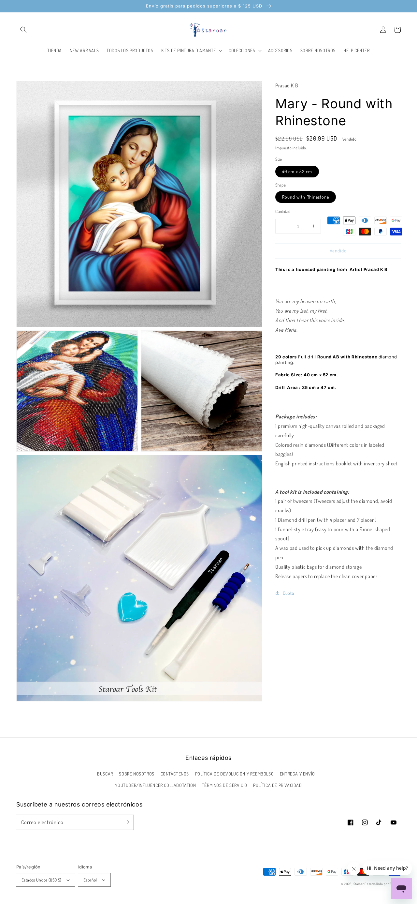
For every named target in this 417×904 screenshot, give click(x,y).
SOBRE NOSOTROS (136, 773)
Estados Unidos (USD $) (42, 879)
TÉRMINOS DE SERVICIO (224, 785)
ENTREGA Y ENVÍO (297, 773)
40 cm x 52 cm (297, 171)
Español (90, 879)
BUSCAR (105, 773)
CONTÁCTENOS (175, 773)
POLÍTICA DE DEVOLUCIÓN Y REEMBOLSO (234, 773)
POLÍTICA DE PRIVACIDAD (277, 785)
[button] (23, 30)
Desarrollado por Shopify (383, 884)
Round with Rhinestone (305, 197)
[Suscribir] (126, 822)
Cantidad (282, 211)
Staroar (358, 884)
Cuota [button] (288, 593)
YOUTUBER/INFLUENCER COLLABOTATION (155, 785)
